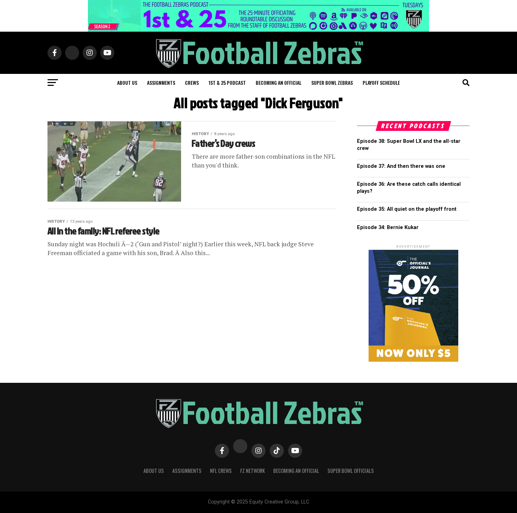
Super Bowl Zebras (332, 82)
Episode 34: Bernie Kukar (388, 227)
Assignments (161, 82)
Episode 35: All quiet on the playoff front (407, 209)
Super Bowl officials (350, 470)
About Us (153, 470)
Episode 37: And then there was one (401, 166)
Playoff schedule (381, 82)
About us (127, 82)
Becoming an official (278, 82)
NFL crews (221, 470)
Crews (192, 82)
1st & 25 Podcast (227, 82)
